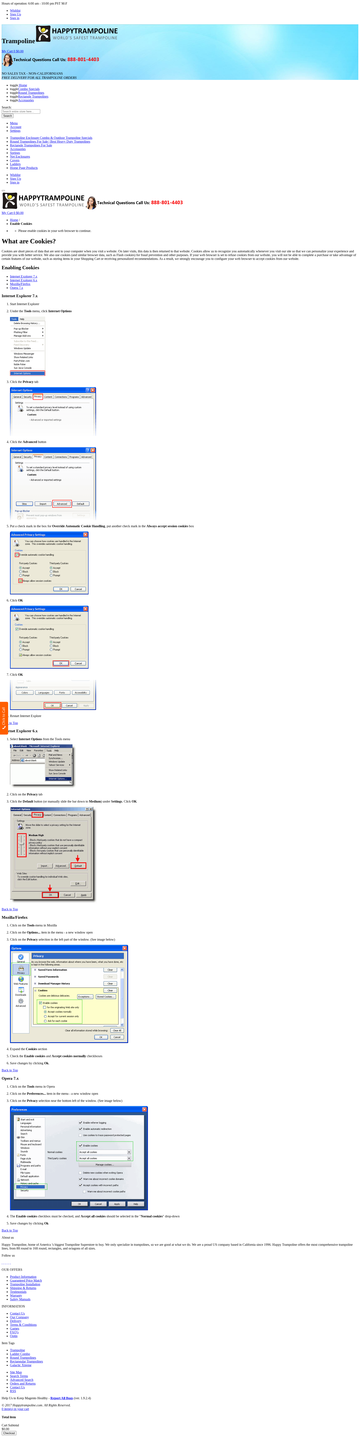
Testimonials (18, 1292)
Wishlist (15, 10)
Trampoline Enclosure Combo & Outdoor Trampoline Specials (51, 138)
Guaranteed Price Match (26, 1280)
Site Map (16, 1372)
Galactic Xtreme (20, 1365)
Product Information (23, 1276)
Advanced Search (21, 1380)
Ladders (15, 164)
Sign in (14, 18)
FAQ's (14, 1332)
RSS (13, 1391)
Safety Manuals (20, 1299)
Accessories (18, 149)
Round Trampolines (23, 1357)
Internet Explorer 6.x (23, 280)
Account (15, 127)
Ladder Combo (20, 1354)
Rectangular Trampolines (26, 1361)
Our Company (19, 1317)
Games (14, 1328)
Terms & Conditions (23, 1324)
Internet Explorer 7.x (23, 276)
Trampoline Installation (25, 1284)
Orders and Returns (23, 1383)
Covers (14, 160)
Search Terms (19, 1376)
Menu (14, 123)
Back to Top (10, 723)
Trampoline (17, 1350)
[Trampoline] (77, 41)
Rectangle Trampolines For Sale (31, 145)
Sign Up (15, 14)
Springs (15, 153)
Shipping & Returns (23, 1288)
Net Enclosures (20, 156)
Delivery (15, 1321)
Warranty (16, 1295)
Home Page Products (24, 168)
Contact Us (17, 1313)
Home (14, 220)
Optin (14, 1336)
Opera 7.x (16, 287)
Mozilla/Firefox (20, 284)
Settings (15, 130)
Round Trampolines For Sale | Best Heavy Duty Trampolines (50, 141)
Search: (6, 107)
